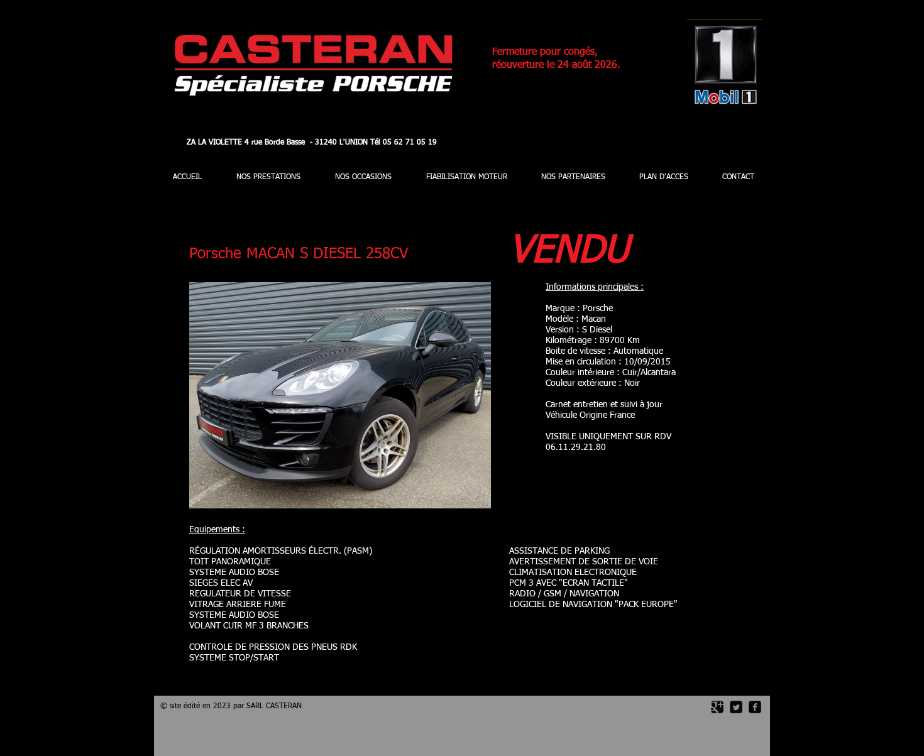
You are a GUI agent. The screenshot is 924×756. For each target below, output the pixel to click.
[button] (340, 395)
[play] (460, 497)
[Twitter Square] (736, 707)
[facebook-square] (755, 707)
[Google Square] (717, 707)
